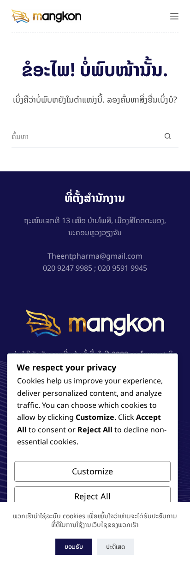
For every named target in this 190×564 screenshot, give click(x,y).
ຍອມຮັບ (74, 547)
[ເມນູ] (174, 16)
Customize (92, 471)
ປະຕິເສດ (115, 547)
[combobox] (84, 136)
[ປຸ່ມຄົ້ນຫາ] (167, 136)
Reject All (92, 496)
